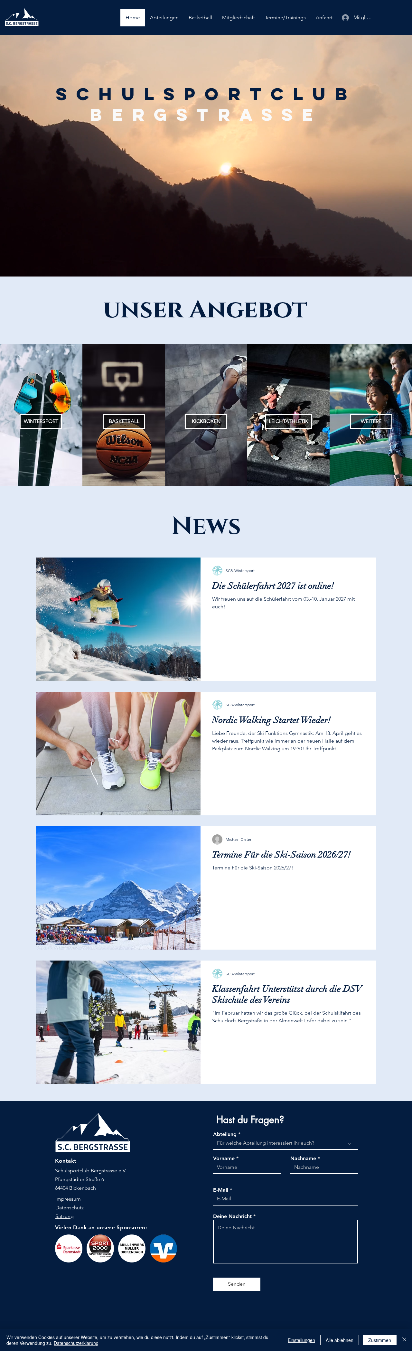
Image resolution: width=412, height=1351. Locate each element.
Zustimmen (379, 1340)
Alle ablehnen (339, 1340)
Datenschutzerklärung (76, 1343)
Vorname (224, 1158)
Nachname (303, 1158)
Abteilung (225, 1134)
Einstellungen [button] (301, 1340)
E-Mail (220, 1190)
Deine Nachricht (232, 1216)
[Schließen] (404, 1340)
